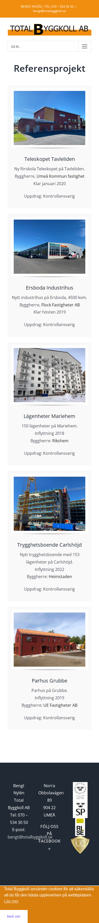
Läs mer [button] (11, 901)
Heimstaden (60, 576)
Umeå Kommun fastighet (61, 176)
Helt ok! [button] (14, 916)
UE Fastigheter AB (60, 705)
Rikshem (60, 440)
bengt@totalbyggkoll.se (49, 11)
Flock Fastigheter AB (60, 305)
